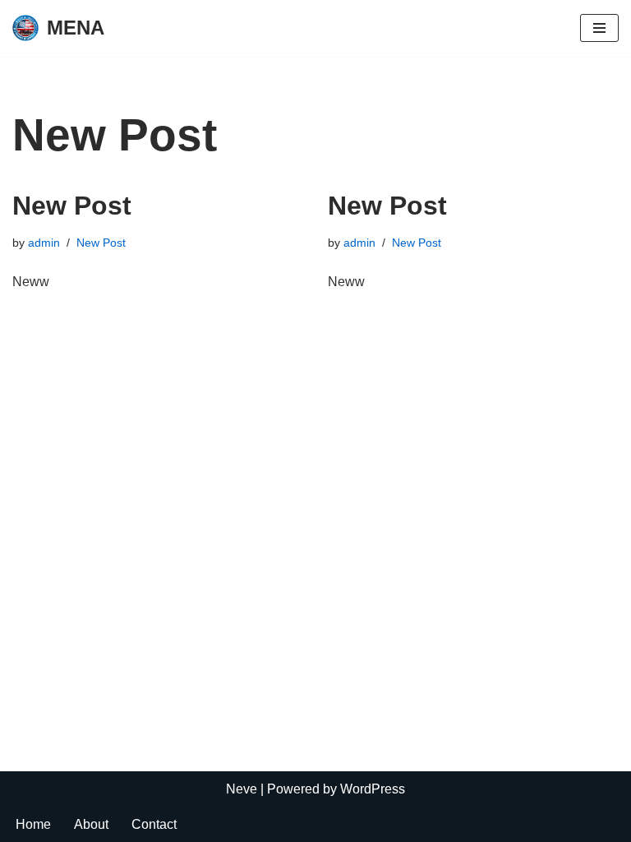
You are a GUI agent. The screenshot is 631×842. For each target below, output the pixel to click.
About (91, 824)
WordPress (372, 789)
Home (33, 824)
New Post (71, 205)
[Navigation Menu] (599, 28)
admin (44, 242)
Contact (154, 824)
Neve (241, 789)
